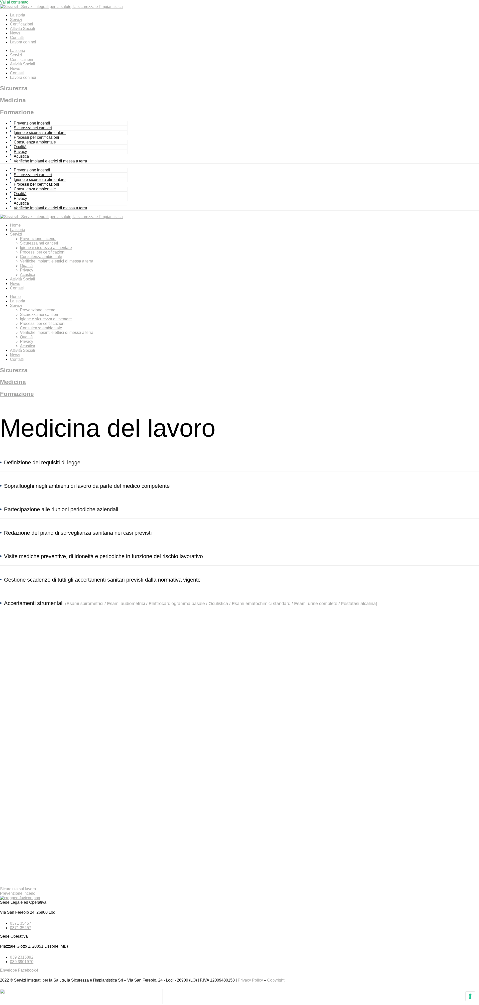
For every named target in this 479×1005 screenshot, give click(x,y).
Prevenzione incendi (32, 123)
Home (15, 225)
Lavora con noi (23, 42)
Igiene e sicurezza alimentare (40, 132)
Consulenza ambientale (35, 142)
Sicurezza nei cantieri (33, 128)
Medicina (13, 100)
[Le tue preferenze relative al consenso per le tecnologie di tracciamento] (470, 996)
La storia (17, 15)
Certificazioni (21, 24)
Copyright (275, 980)
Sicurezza (13, 88)
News (15, 33)
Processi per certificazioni (36, 137)
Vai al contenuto (14, 2)
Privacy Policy (250, 980)
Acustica (21, 156)
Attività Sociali (22, 28)
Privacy (20, 151)
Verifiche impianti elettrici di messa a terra (50, 161)
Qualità (20, 147)
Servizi (16, 19)
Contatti (17, 37)
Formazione (17, 112)
